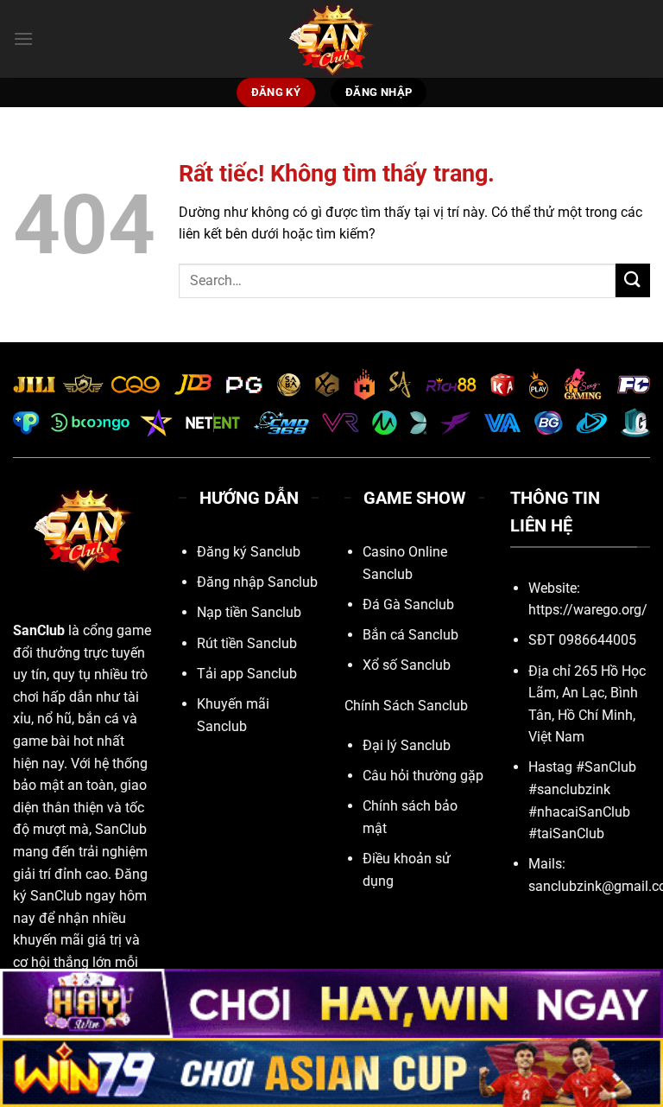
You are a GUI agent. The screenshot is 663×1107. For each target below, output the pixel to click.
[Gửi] (633, 280)
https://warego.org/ (587, 609)
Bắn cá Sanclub (410, 635)
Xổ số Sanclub (407, 665)
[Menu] (23, 38)
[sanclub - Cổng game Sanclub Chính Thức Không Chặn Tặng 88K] (331, 39)
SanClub (39, 630)
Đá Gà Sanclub (408, 604)
